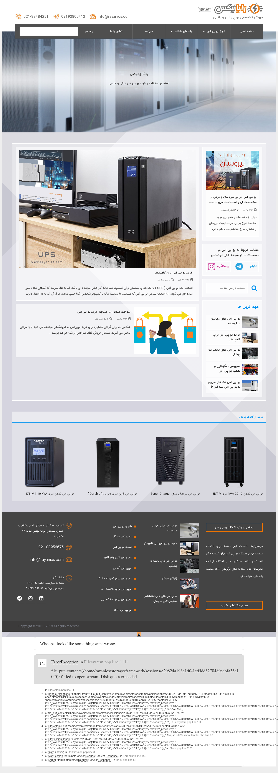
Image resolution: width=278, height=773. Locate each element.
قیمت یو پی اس (122, 547)
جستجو (89, 31)
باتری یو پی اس (122, 526)
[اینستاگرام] (30, 599)
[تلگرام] (19, 599)
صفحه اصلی (247, 31)
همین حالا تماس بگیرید (234, 605)
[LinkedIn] (41, 599)
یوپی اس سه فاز (122, 536)
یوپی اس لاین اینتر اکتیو (117, 557)
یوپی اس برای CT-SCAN (116, 589)
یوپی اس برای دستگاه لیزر (116, 599)
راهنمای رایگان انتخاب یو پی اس (234, 527)
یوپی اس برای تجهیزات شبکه (115, 578)
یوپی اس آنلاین (122, 568)
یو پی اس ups (123, 610)
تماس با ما (116, 31)
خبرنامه (149, 31)
